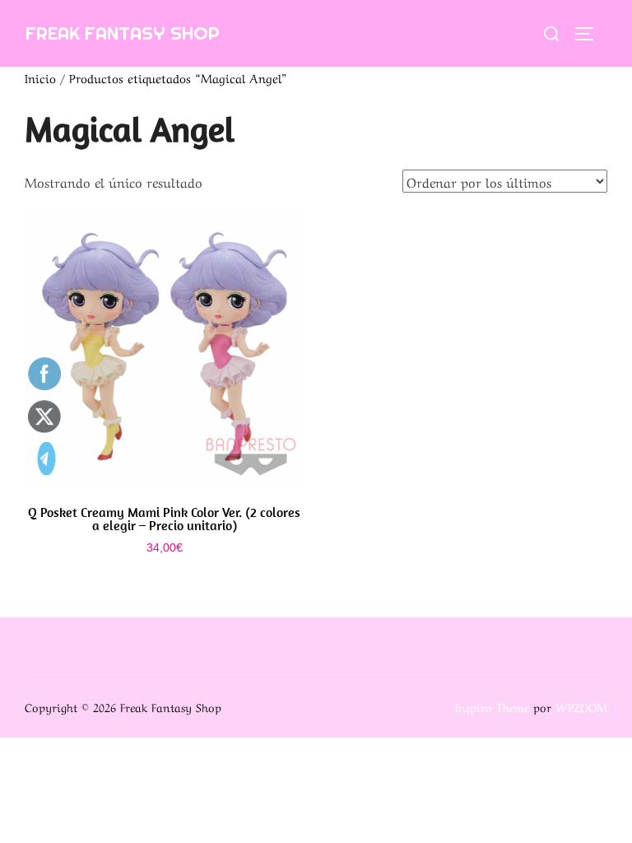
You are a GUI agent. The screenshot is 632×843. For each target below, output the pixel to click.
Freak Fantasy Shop (123, 32)
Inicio (40, 77)
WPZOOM (581, 706)
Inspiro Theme (492, 706)
